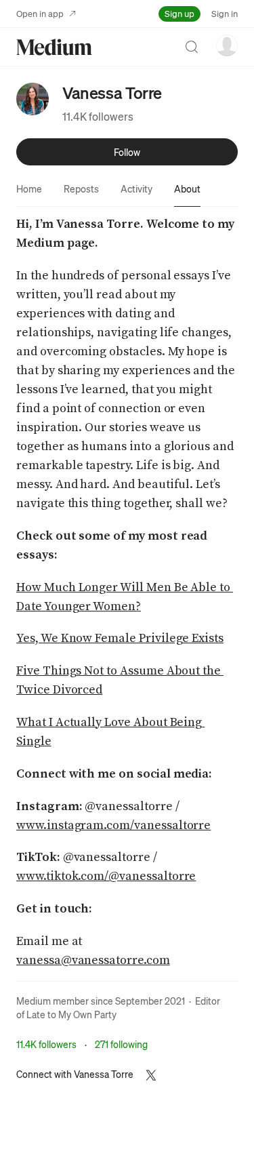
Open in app (40, 13)
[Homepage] (54, 47)
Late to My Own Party (71, 1014)
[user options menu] (227, 45)
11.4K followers (97, 116)
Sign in (224, 13)
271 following (121, 1044)
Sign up (179, 13)
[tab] (29, 188)
